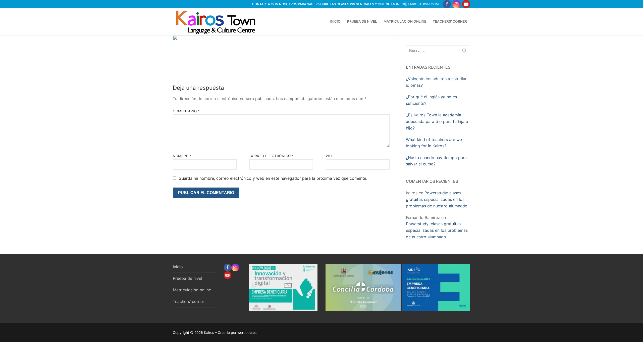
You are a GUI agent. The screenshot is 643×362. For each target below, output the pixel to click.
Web (330, 156)
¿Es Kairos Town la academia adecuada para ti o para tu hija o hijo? (437, 121)
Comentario (186, 111)
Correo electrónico (271, 156)
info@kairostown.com (417, 4)
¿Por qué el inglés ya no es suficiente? (431, 100)
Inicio (178, 266)
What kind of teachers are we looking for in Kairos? (434, 143)
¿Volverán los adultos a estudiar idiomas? (436, 82)
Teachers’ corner (188, 301)
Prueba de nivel (187, 278)
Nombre (182, 156)
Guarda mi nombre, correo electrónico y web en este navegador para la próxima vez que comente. (273, 178)
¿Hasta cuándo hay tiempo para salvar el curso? (436, 161)
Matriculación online (192, 289)
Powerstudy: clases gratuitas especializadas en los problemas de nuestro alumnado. (437, 199)
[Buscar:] (438, 51)
